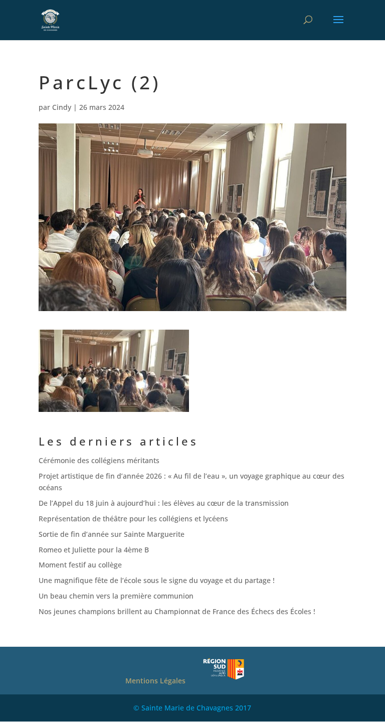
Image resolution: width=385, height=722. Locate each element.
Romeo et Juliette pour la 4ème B (94, 549)
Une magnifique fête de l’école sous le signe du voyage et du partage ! (157, 580)
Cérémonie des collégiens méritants (99, 460)
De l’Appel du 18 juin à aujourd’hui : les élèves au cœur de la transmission (166, 503)
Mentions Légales (155, 680)
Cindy (61, 107)
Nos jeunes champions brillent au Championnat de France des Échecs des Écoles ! (177, 611)
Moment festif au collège (80, 564)
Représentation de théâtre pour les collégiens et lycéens (133, 518)
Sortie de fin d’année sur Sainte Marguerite (111, 534)
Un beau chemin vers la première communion (116, 596)
